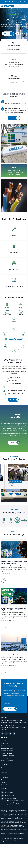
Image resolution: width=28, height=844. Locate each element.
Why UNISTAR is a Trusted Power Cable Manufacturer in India (14, 562)
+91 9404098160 (8, 2)
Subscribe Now (9, 708)
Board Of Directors (6, 741)
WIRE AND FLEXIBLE (14, 269)
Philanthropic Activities (7, 760)
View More (13, 399)
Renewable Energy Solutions (14, 286)
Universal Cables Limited (9, 655)
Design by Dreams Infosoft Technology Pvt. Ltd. (13, 841)
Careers (3, 780)
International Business (6, 753)
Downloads (4, 772)
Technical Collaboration (7, 750)
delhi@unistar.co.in (20, 2)
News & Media (4, 770)
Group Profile (4, 743)
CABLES (14, 235)
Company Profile (5, 746)
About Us (6, 33)
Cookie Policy (4, 784)
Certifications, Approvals (7, 755)
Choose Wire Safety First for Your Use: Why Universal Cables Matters (13, 609)
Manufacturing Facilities (7, 748)
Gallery (3, 775)
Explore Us (13, 118)
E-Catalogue (4, 777)
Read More (13, 442)
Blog (2, 767)
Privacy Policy (4, 782)
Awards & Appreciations (7, 758)
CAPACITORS (14, 252)
